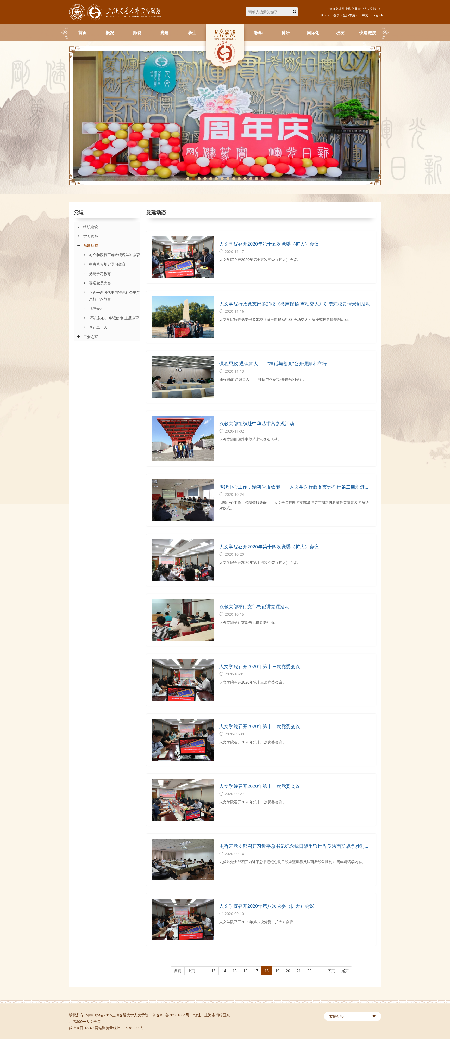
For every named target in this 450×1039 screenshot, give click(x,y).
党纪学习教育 (100, 273)
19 (277, 970)
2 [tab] (193, 178)
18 (267, 970)
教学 (258, 32)
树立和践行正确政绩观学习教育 (114, 254)
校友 (340, 32)
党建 (164, 32)
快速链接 (367, 32)
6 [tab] (216, 178)
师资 (137, 32)
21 (299, 970)
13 (213, 970)
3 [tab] (199, 178)
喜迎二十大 (98, 327)
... (203, 970)
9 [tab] (233, 178)
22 (309, 970)
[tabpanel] (225, 115)
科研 (286, 32)
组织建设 (90, 226)
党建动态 (90, 245)
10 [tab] (239, 178)
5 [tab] (210, 178)
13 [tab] (256, 178)
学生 (192, 32)
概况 (110, 32)
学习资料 (90, 236)
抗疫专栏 (96, 308)
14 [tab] (262, 178)
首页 (82, 32)
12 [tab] (250, 178)
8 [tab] (227, 178)
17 (256, 970)
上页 (191, 970)
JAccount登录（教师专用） (339, 15)
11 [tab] (245, 178)
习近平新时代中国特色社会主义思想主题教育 (114, 296)
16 (245, 970)
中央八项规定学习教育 (107, 264)
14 (224, 970)
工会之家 (90, 336)
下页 (331, 970)
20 (288, 970)
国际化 (313, 32)
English (377, 15)
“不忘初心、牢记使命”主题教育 (114, 317)
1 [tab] (187, 178)
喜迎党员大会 (100, 282)
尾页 (345, 970)
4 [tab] (205, 178)
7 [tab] (222, 178)
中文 (365, 15)
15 (235, 970)
